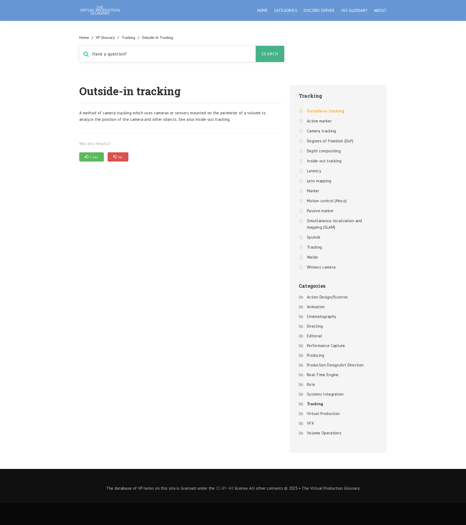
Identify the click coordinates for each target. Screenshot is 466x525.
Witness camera (321, 267)
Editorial (314, 335)
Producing (315, 355)
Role (311, 384)
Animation (316, 306)
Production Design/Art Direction (335, 365)
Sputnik (313, 237)
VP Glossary (105, 37)
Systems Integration (325, 394)
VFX (310, 423)
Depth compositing (324, 150)
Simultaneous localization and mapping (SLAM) (334, 224)
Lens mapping (319, 180)
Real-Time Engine (323, 374)
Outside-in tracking (326, 111)
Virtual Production (323, 413)
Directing (315, 326)
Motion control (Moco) (327, 200)
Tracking (128, 37)
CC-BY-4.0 (225, 488)
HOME (262, 10)
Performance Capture (326, 345)
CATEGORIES (285, 10)
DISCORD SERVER (319, 10)
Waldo (312, 257)
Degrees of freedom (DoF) (330, 140)
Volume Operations (324, 432)
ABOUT (380, 10)
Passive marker (320, 210)
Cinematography (321, 316)
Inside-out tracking (324, 160)
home (84, 37)
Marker (313, 190)
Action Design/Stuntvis (327, 297)
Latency (314, 170)
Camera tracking (321, 130)
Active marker (319, 120)
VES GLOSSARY (354, 10)
